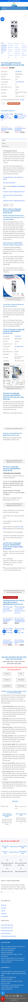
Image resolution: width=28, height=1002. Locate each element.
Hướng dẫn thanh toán (7, 928)
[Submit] (25, 8)
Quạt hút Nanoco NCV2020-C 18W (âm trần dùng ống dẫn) (8, 642)
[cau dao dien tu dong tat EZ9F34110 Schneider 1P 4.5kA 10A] (7, 119)
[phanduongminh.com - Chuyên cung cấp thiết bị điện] (14, 4)
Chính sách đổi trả (5, 933)
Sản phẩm (3, 913)
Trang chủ (3, 905)
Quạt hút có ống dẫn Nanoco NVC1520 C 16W (19, 642)
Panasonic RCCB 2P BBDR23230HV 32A (14, 191)
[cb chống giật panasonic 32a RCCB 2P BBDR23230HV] (21, 119)
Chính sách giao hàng (6, 930)
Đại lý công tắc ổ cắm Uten (21, 814)
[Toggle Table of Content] (10, 205)
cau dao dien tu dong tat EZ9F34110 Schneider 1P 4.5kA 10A (7, 129)
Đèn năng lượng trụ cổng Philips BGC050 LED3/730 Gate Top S (20, 620)
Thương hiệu (4, 916)
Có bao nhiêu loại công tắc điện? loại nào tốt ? (7, 815)
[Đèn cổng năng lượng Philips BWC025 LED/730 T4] (8, 611)
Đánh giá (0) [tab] (5, 146)
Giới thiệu (3, 908)
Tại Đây (22, 99)
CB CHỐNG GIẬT (19, 82)
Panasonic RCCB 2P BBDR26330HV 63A (14, 200)
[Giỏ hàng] (26, 4)
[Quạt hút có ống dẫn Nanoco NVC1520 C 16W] (20, 633)
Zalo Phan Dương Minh (9, 182)
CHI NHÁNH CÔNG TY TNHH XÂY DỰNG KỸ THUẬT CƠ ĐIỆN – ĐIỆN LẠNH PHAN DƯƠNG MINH (13, 973)
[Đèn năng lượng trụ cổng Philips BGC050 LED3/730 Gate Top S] (20, 611)
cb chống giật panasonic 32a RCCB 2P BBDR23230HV (20, 129)
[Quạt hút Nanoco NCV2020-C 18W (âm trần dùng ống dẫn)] (8, 633)
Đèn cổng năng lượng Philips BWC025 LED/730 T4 (8, 620)
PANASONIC (18, 71)
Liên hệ (3, 910)
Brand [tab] (4, 143)
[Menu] (2, 4)
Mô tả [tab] (3, 140)
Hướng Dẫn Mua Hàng (7, 925)
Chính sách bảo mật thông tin (8, 936)
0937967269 (8, 962)
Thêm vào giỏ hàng (13, 103)
